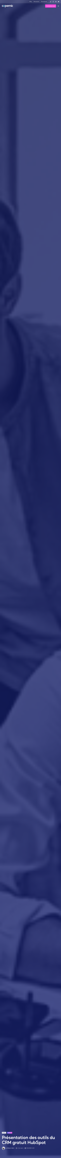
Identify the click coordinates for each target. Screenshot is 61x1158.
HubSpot (10, 1132)
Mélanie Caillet (10, 1148)
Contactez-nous (50, 6)
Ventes (4, 1132)
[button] (58, 6)
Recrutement (44, 1)
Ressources (36, 1)
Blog (31, 1)
